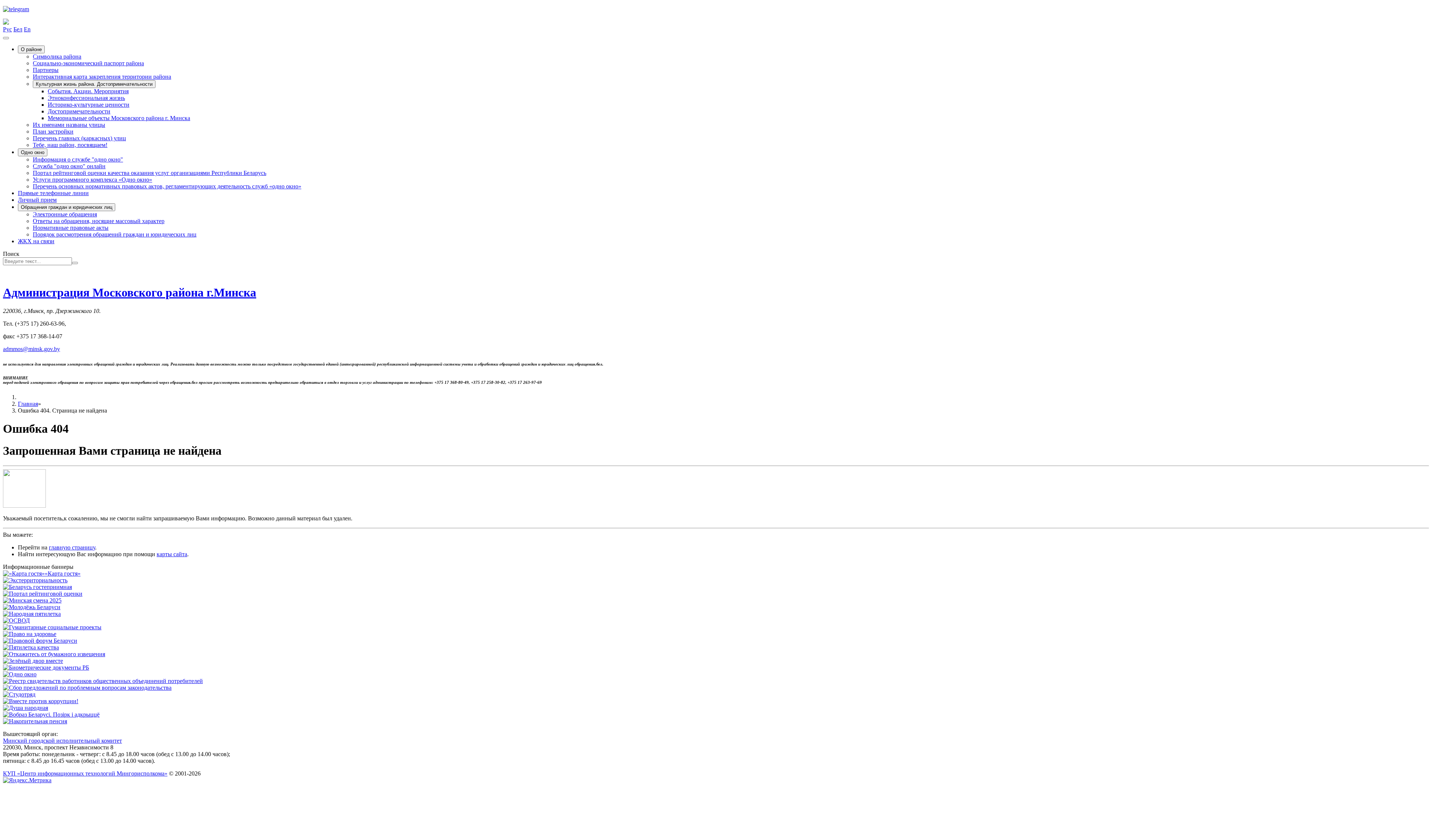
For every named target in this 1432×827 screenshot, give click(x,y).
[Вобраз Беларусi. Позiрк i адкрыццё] (51, 714)
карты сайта (172, 554)
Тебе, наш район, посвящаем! (70, 145)
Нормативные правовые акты (71, 228)
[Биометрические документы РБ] (46, 667)
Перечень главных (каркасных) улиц (79, 138)
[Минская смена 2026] (32, 600)
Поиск (11, 254)
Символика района (57, 56)
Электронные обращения (65, 214)
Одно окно (32, 152)
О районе (31, 49)
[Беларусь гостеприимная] (37, 587)
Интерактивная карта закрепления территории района (102, 76)
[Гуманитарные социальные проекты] (52, 627)
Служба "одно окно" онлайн (69, 166)
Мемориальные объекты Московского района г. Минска (119, 118)
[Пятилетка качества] (31, 647)
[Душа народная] (25, 708)
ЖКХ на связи (36, 241)
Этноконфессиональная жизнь (86, 98)
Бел (17, 29)
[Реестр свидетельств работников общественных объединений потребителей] (103, 681)
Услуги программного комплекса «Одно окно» (92, 179)
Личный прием (37, 200)
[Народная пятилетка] (32, 614)
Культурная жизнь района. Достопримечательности (94, 84)
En (27, 29)
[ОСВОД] (16, 620)
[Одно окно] (20, 674)
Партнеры (46, 70)
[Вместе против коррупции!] (40, 701)
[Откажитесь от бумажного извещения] (54, 654)
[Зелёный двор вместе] (33, 661)
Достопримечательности (79, 111)
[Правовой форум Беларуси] (40, 641)
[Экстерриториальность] (35, 580)
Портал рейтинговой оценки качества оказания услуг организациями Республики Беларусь (149, 173)
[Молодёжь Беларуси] (31, 607)
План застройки (53, 131)
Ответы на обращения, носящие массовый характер (98, 221)
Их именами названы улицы (69, 125)
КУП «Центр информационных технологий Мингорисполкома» (85, 773)
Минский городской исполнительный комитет (62, 740)
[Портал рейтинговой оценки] (42, 594)
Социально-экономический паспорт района (88, 63)
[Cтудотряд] (19, 694)
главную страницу (72, 547)
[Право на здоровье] (29, 634)
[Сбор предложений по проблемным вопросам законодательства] (87, 688)
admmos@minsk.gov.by (31, 349)
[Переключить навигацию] (6, 38)
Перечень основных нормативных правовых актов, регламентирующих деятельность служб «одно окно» (167, 186)
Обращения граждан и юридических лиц (66, 207)
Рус (7, 29)
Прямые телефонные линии (53, 193)
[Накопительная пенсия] (35, 721)
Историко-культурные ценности (88, 104)
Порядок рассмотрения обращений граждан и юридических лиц (115, 234)
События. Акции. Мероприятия (88, 91)
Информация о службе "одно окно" (78, 159)
